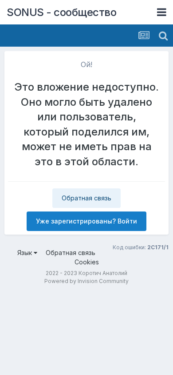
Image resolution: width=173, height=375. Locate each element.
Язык (25, 252)
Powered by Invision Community (86, 281)
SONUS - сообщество (61, 12)
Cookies (87, 262)
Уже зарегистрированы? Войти (86, 221)
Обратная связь (86, 198)
